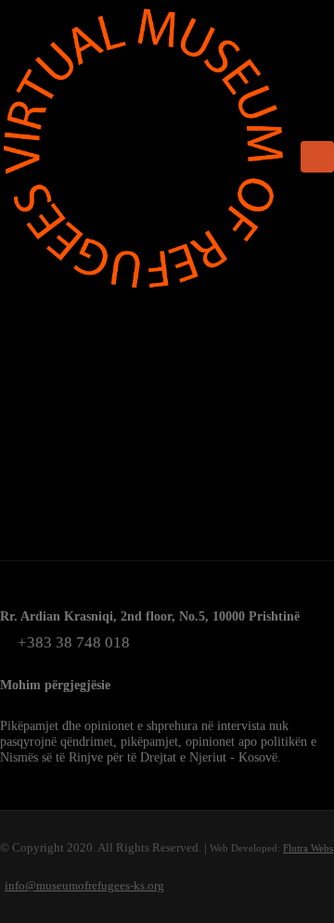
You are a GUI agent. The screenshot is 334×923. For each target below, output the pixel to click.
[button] (317, 157)
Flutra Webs (308, 847)
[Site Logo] (143, 148)
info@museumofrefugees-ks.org (84, 885)
